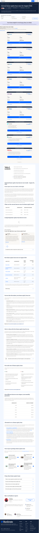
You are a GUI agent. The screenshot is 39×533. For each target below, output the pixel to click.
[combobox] (16, 19)
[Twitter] (2, 528)
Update (16, 28)
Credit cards (21, 526)
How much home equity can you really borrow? (16, 323)
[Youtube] (7, 528)
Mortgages (21, 523)
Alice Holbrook (15, 7)
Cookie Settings (32, 526)
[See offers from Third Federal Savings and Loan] (9, 34)
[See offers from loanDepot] (9, 49)
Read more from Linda (30, 500)
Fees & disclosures (9, 44)
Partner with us (26, 531)
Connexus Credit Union (9, 274)
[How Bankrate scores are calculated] (31, 93)
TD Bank (7, 281)
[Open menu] (37, 1)
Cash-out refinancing (9, 432)
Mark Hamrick (23, 7)
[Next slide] (7, 246)
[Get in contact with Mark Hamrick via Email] (19, 516)
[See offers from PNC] (9, 79)
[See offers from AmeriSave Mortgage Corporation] (9, 137)
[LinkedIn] (5, 528)
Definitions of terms (2, 30)
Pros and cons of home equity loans (14, 389)
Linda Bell (9, 7)
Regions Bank (7, 264)
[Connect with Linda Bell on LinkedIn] (10, 502)
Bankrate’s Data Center (21, 530)
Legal (30, 523)
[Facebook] (1, 528)
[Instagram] (4, 528)
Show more (23, 241)
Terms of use (31, 530)
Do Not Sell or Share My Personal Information (33, 528)
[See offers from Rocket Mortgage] (9, 150)
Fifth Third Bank (8, 271)
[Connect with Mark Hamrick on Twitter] (17, 516)
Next (19, 42)
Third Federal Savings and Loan (9, 268)
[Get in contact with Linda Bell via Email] (11, 502)
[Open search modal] (36, 1)
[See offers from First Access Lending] (9, 124)
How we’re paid (26, 524)
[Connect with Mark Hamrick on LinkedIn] (18, 516)
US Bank (7, 278)
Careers (26, 527)
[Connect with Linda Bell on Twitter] (9, 502)
